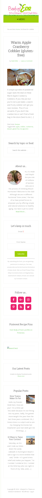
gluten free (16, 129)
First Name (20, 242)
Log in (32, 491)
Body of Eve (21, 8)
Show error (21, 376)
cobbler (22, 127)
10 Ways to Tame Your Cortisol (15, 438)
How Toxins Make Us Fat (15, 397)
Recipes (17, 124)
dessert (9, 129)
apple (17, 127)
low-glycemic (24, 129)
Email (21, 231)
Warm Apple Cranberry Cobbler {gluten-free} (21, 48)
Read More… (21, 212)
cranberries (29, 127)
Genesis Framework (14, 491)
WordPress (25, 491)
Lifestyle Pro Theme (26, 489)
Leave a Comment (26, 61)
